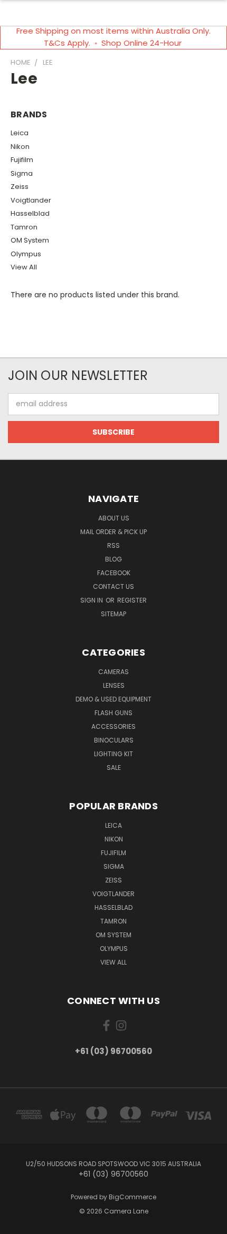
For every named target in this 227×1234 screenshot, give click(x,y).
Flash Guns (113, 712)
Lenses (114, 685)
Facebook (113, 572)
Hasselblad (30, 213)
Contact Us (113, 586)
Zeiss (20, 187)
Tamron (24, 227)
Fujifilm (22, 160)
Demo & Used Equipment (113, 699)
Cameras (113, 671)
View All (24, 267)
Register (132, 600)
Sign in (92, 600)
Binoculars (114, 740)
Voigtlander (31, 200)
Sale (114, 767)
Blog (113, 559)
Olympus (26, 254)
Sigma (22, 173)
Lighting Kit (113, 753)
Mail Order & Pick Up (113, 531)
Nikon (20, 147)
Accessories (113, 726)
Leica (20, 133)
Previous (16, 1223)
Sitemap (113, 613)
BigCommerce (132, 1196)
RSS (113, 545)
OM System (30, 240)
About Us (113, 518)
